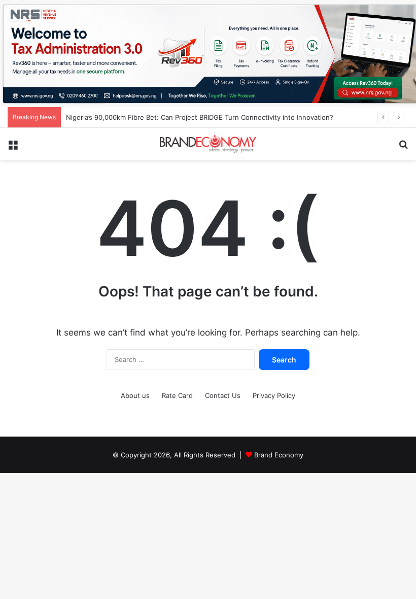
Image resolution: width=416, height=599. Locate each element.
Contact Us (222, 395)
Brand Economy (278, 455)
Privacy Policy (274, 395)
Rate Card (177, 395)
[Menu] (13, 148)
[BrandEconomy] (208, 143)
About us (135, 395)
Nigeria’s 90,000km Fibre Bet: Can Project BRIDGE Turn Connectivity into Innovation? (199, 117)
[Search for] (403, 148)
